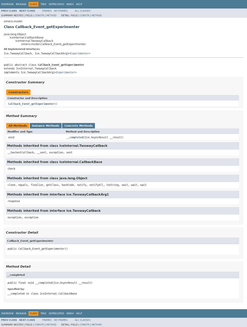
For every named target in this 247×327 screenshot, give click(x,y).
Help (79, 4)
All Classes (83, 10)
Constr (39, 15)
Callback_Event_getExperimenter (31, 103)
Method (51, 15)
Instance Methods (45, 125)
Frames (47, 10)
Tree (44, 4)
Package (21, 4)
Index (70, 4)
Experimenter (79, 53)
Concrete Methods (78, 125)
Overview (7, 4)
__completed (74, 137)
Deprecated (56, 4)
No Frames (61, 10)
